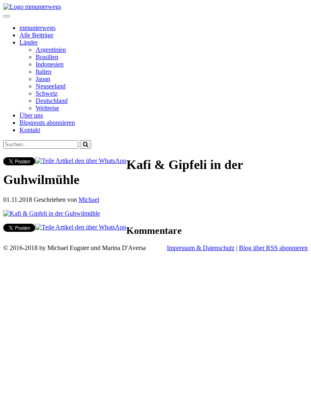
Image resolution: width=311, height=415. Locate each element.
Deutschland (52, 100)
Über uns (31, 115)
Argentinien (51, 49)
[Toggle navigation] (6, 16)
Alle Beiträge (36, 35)
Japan (43, 78)
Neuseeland (51, 86)
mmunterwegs (37, 27)
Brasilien (47, 56)
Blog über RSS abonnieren (273, 247)
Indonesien (50, 64)
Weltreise (47, 108)
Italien (43, 71)
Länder (28, 42)
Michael (89, 199)
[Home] (32, 6)
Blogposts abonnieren (47, 122)
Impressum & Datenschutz (200, 247)
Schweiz (47, 93)
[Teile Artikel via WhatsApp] (80, 160)
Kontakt (29, 129)
